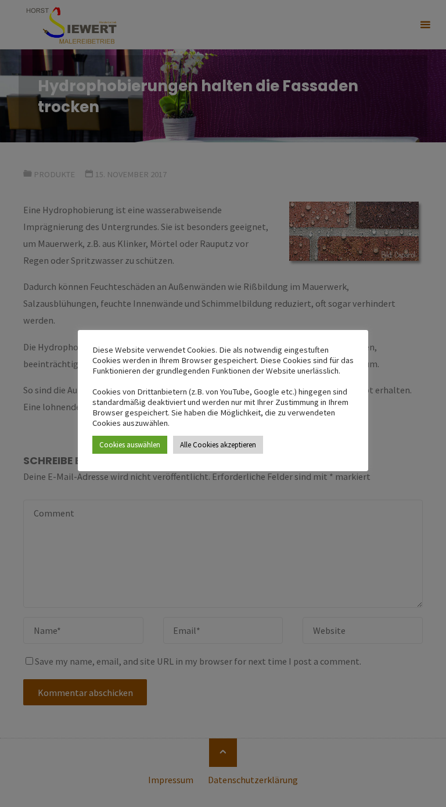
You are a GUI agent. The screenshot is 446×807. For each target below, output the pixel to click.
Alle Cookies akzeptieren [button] (218, 445)
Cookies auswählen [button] (129, 445)
